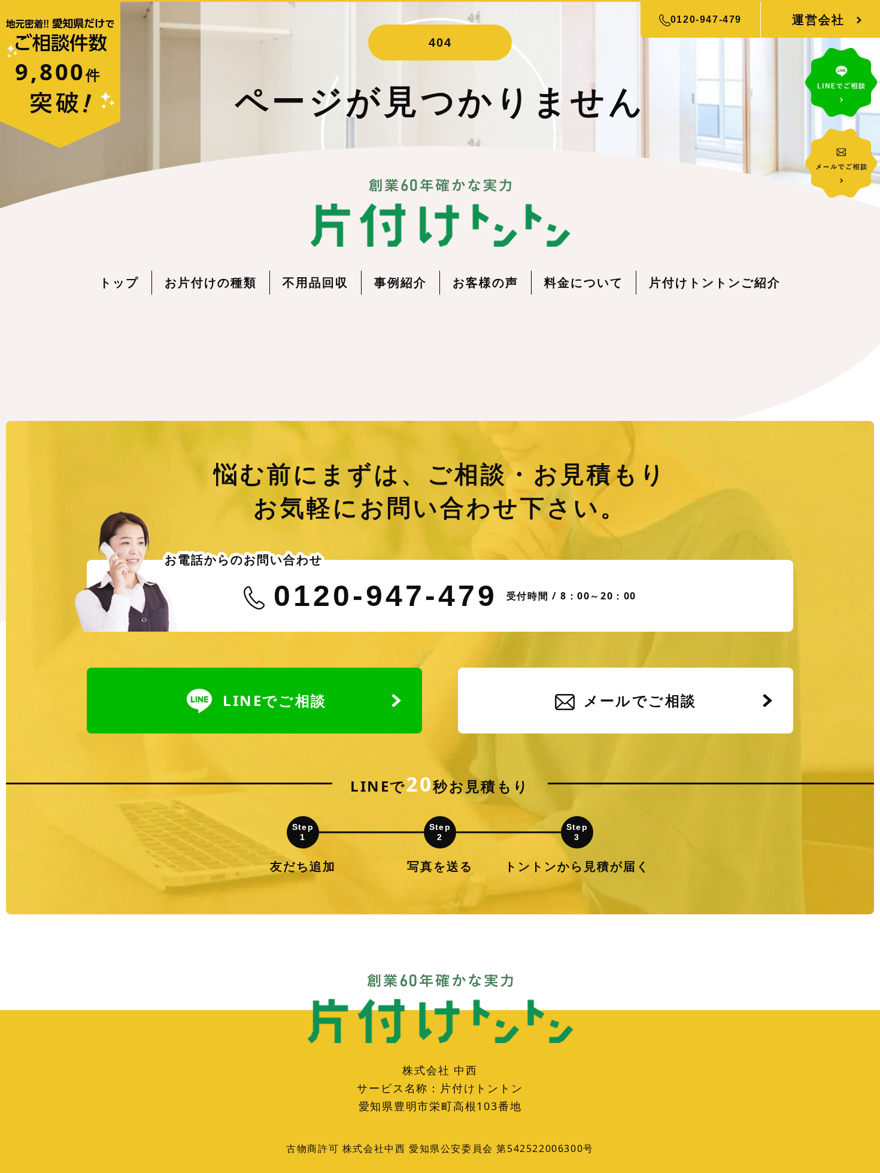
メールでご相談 (640, 700)
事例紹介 (400, 282)
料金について (583, 282)
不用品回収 (315, 282)
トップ (119, 282)
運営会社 (818, 19)
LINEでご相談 (274, 700)
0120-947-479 (706, 19)
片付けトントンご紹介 (715, 282)
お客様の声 (485, 282)
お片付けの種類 (211, 282)
